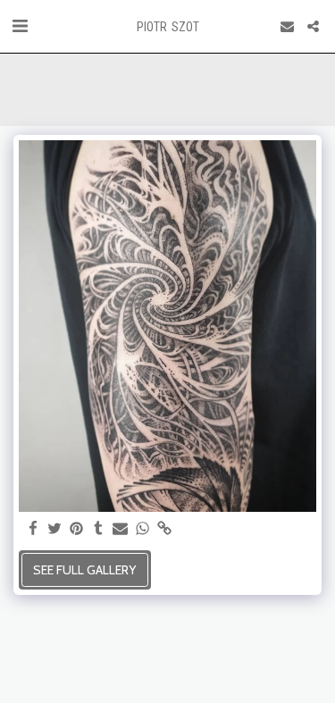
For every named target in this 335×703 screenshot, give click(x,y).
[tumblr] (99, 529)
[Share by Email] (121, 529)
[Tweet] (55, 529)
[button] (19, 26)
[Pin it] (77, 529)
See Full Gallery (84, 570)
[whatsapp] (143, 529)
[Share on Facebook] (33, 529)
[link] (164, 529)
